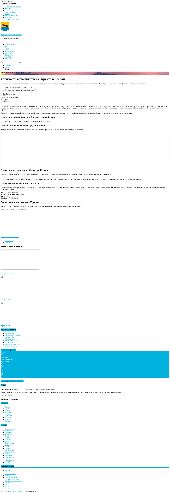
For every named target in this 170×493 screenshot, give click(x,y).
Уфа (6, 459)
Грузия (7, 419)
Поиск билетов (10, 333)
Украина (7, 414)
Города (7, 48)
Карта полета (9, 342)
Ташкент (9, 241)
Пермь (7, 436)
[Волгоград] (20, 295)
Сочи (6, 453)
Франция (8, 421)
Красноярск (6, 326)
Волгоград (5, 299)
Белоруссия (8, 416)
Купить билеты (10, 44)
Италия (7, 407)
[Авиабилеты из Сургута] (5, 31)
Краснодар (9, 242)
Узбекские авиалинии (12, 15)
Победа (7, 482)
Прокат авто (9, 58)
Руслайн (7, 484)
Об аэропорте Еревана (12, 344)
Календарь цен (10, 339)
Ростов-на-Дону (10, 452)
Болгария (8, 412)
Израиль (7, 410)
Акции (7, 46)
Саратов (7, 438)
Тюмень (7, 439)
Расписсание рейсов (11, 340)
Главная (7, 65)
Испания (8, 417)
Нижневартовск (10, 429)
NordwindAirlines (10, 12)
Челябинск (8, 434)
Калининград (6, 273)
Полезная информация (12, 335)
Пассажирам (9, 55)
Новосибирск (9, 450)
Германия (8, 408)
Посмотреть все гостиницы (10, 237)
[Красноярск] (20, 322)
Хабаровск (8, 455)
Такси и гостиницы (11, 346)
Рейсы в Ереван (10, 337)
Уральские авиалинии (12, 19)
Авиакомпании (10, 51)
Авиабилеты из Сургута (11, 35)
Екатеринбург (9, 457)
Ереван (7, 446)
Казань (7, 441)
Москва (7, 462)
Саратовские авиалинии (13, 7)
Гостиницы (8, 53)
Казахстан (8, 17)
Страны (7, 50)
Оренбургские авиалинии (13, 481)
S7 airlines (8, 486)
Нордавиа (8, 8)
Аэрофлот (8, 488)
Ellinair (7, 14)
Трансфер (8, 57)
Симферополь (9, 461)
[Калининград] (20, 269)
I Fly (6, 10)
